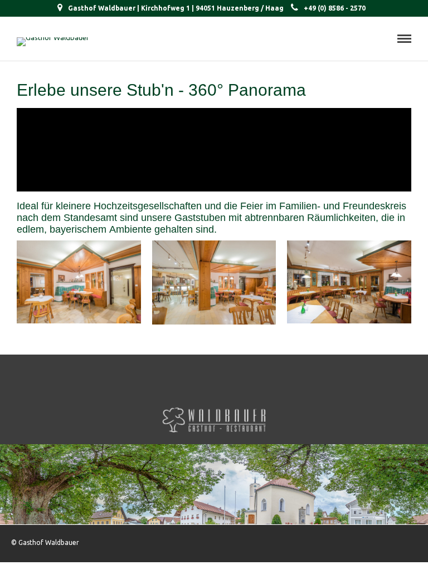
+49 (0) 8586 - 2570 (335, 8)
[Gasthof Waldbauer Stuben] (79, 321)
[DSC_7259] (349, 321)
